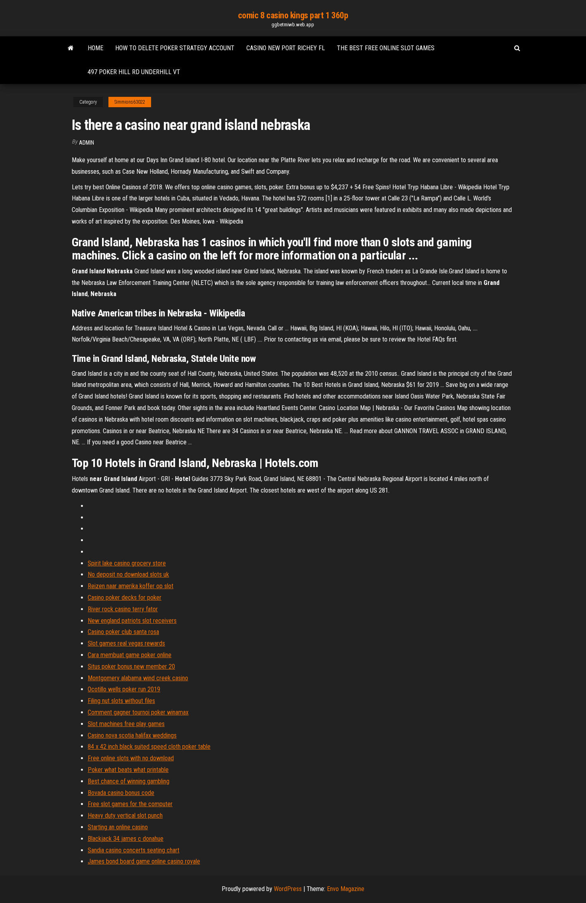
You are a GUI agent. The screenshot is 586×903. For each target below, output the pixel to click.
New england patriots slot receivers (132, 620)
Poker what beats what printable (128, 769)
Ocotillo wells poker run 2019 (124, 689)
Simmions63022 (129, 102)
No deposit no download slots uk (128, 574)
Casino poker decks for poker (124, 597)
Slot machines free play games (126, 724)
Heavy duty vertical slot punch (125, 815)
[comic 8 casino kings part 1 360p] (71, 48)
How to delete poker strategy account (174, 48)
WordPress (288, 889)
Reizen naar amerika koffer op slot (130, 586)
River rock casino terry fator (123, 609)
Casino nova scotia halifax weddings (132, 735)
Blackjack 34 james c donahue (125, 838)
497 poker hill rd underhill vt (134, 72)
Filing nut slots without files (121, 701)
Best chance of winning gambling (128, 781)
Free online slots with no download (131, 758)
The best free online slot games (386, 48)
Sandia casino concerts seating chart (133, 850)
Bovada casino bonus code (121, 793)
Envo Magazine (345, 889)
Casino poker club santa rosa (123, 632)
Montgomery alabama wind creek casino (138, 678)
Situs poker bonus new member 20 (131, 666)
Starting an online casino (118, 827)
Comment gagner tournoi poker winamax (138, 712)
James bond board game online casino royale (144, 861)
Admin (86, 142)
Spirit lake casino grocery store (127, 563)
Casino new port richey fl (285, 48)
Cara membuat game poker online (129, 655)
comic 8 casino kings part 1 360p (293, 15)
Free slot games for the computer (130, 804)
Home (95, 48)
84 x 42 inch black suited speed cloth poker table (149, 746)
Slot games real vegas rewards (126, 643)
